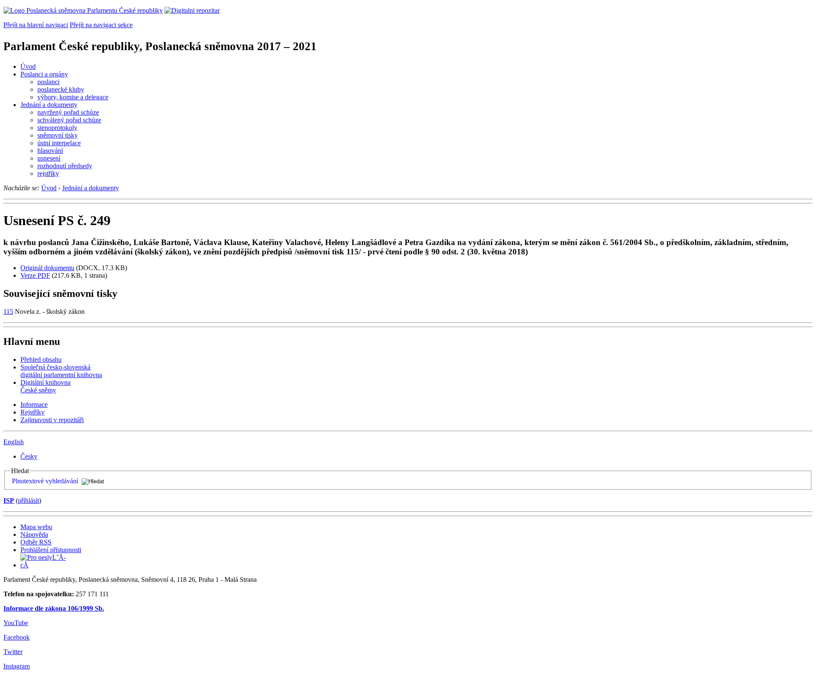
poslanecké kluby (60, 89)
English (13, 442)
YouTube (15, 622)
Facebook (16, 637)
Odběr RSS (35, 542)
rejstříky (48, 173)
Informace (34, 404)
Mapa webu (36, 526)
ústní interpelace (59, 143)
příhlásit (28, 500)
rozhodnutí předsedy (64, 165)
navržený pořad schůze (68, 112)
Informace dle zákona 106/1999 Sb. (53, 608)
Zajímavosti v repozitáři (52, 419)
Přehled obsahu (41, 359)
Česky (28, 456)
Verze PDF (35, 275)
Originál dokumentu (47, 267)
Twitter (13, 651)
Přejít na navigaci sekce (101, 24)
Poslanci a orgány (44, 74)
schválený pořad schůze (69, 120)
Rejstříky (32, 412)
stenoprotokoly (57, 127)
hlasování (50, 150)
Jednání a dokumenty (48, 104)
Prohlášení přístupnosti (50, 549)
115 (8, 311)
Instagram (16, 666)
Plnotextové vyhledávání (45, 481)
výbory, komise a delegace (72, 97)
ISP (8, 500)
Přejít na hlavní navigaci (35, 24)
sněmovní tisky (57, 135)
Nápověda (34, 534)
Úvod (28, 66)
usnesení (48, 158)
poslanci (48, 81)
